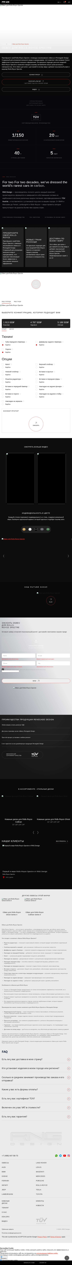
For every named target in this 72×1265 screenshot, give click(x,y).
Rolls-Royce (42, 1185)
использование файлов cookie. (47, 1253)
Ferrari (5, 1181)
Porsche (40, 1181)
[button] (3, 556)
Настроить (4, 1258)
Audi (4, 1167)
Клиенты (40, 1201)
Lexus (38, 1167)
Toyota (39, 1194)
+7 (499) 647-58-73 (10, 1156)
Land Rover (41, 1163)
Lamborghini (7, 1194)
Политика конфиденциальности (11, 1233)
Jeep (4, 1190)
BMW (4, 1172)
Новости (40, 1205)
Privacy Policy (42, 1237)
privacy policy (42, 669)
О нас (4, 1212)
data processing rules (31, 669)
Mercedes (40, 1176)
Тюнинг (5, 1208)
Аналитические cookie (10, 1260)
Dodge (5, 1176)
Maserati (40, 1172)
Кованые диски (6, 1202)
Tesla (38, 1190)
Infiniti (5, 1185)
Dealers (5, 1217)
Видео (4, 1221)
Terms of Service (55, 1237)
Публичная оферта (8, 1229)
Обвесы (5, 1163)
